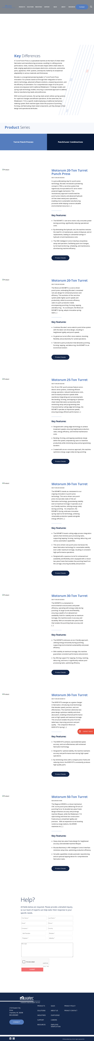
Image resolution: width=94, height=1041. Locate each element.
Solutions (30, 7)
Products (22, 7)
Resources (72, 7)
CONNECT (16, 1022)
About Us (54, 1011)
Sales (55, 7)
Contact (82, 7)
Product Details (60, 258)
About (63, 7)
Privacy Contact (70, 1011)
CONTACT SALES (86, 731)
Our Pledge (55, 1015)
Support (47, 7)
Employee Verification (55, 1026)
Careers (54, 1020)
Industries (38, 7)
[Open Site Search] (91, 7)
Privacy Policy (69, 1006)
